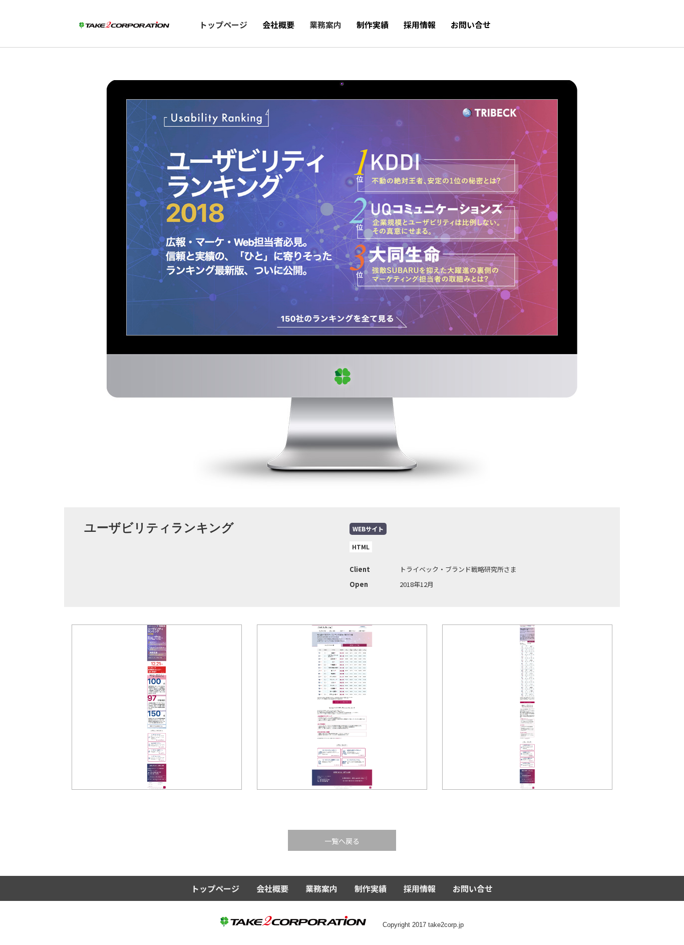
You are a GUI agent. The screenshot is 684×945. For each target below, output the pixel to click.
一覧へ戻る (342, 841)
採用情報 (420, 25)
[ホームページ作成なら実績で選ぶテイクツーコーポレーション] (124, 22)
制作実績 (373, 25)
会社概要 (278, 25)
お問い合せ (471, 25)
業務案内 (325, 25)
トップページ (223, 25)
